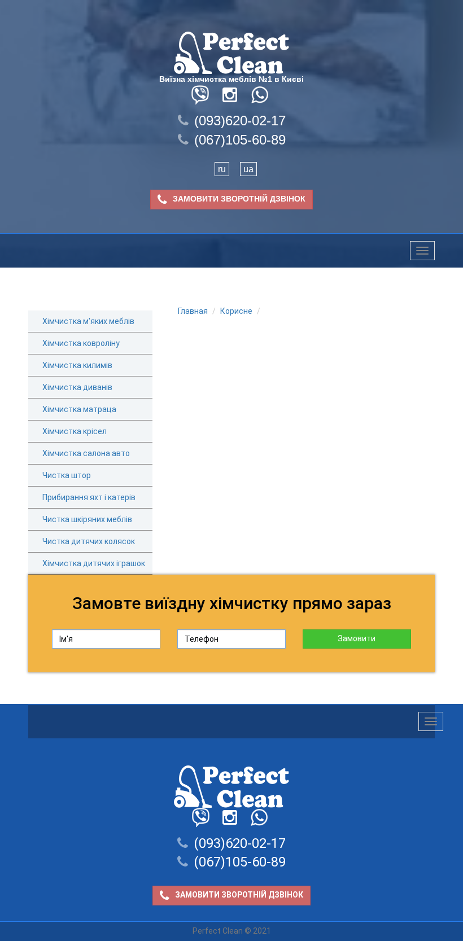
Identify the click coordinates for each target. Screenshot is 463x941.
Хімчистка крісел (74, 431)
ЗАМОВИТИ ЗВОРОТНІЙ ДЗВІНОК (239, 199)
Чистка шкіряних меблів (87, 519)
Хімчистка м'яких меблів (88, 321)
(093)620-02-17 (240, 120)
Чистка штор (66, 475)
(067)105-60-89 (240, 139)
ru (222, 169)
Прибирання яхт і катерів (89, 497)
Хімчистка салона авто (86, 453)
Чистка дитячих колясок (88, 541)
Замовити (356, 638)
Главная (193, 311)
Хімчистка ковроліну (81, 343)
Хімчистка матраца (79, 409)
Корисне (236, 311)
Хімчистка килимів (77, 365)
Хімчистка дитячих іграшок (93, 563)
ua (248, 169)
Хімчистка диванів (77, 387)
